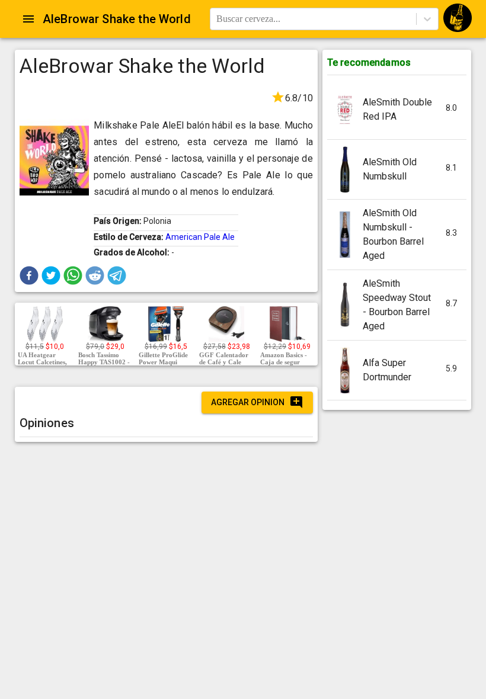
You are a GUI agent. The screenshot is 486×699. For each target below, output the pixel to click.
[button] (29, 275)
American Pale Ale (200, 237)
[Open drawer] (28, 19)
